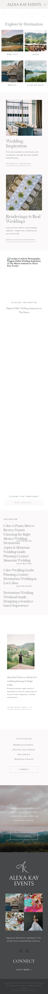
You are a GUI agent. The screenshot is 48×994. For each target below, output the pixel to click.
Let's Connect (24, 836)
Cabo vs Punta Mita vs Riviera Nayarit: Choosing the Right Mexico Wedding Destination (18, 534)
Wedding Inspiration (24, 302)
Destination (10, 519)
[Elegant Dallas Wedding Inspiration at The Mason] (24, 278)
